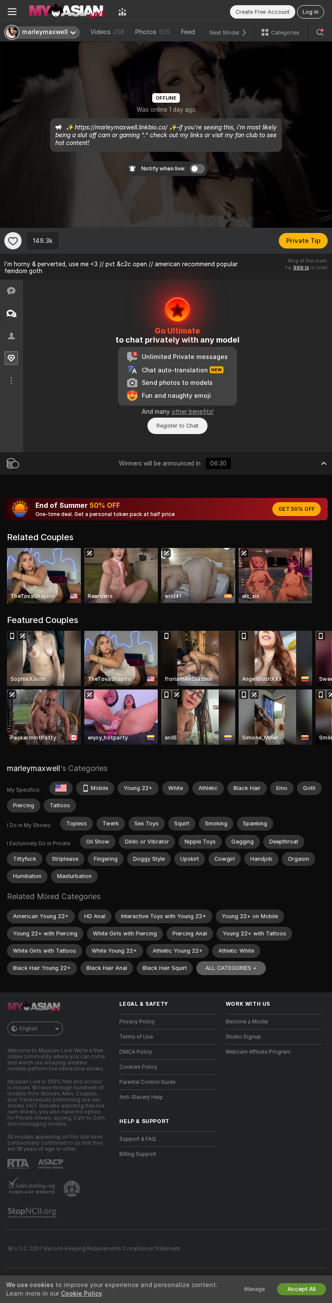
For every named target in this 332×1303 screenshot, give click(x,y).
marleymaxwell (33, 768)
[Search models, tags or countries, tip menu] (320, 32)
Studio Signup (243, 1037)
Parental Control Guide (147, 1082)
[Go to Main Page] (67, 11)
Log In (311, 12)
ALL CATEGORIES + (231, 968)
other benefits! (193, 411)
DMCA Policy (135, 1052)
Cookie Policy (81, 1293)
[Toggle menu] (12, 11)
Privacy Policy (137, 1022)
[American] (61, 788)
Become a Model (247, 1022)
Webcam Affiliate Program (258, 1052)
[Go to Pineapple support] (73, 1188)
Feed (188, 32)
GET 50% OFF (296, 509)
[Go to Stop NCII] (32, 1213)
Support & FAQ (137, 1139)
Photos (152, 32)
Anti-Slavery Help (141, 1097)
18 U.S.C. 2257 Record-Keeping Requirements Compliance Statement (93, 1249)
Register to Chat (177, 425)
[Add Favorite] (13, 240)
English (28, 1029)
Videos (107, 32)
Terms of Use (136, 1037)
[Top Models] (122, 11)
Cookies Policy (138, 1067)
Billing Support (137, 1154)
